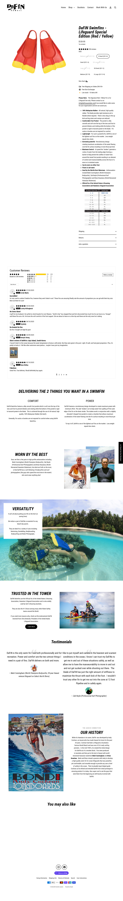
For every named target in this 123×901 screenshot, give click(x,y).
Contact (90, 7)
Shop (70, 7)
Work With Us (101, 7)
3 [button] (61, 375)
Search (73, 878)
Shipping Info (53, 878)
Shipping (81, 231)
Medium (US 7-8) (85, 74)
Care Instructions (82, 878)
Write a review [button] (107, 275)
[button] (84, 49)
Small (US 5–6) (84, 62)
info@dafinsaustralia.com (87, 103)
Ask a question (83, 244)
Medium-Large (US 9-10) (87, 56)
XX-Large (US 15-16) (99, 62)
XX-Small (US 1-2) (99, 68)
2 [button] (59, 375)
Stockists (81, 7)
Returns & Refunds (63, 878)
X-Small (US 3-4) (103, 56)
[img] (21, 290)
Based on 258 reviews (17, 276)
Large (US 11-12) (85, 68)
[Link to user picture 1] (14, 352)
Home (63, 7)
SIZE (80, 51)
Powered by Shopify (69, 886)
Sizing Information (41, 878)
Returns (81, 238)
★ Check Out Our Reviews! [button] (121, 452)
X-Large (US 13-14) (99, 74)
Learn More (31, 627)
